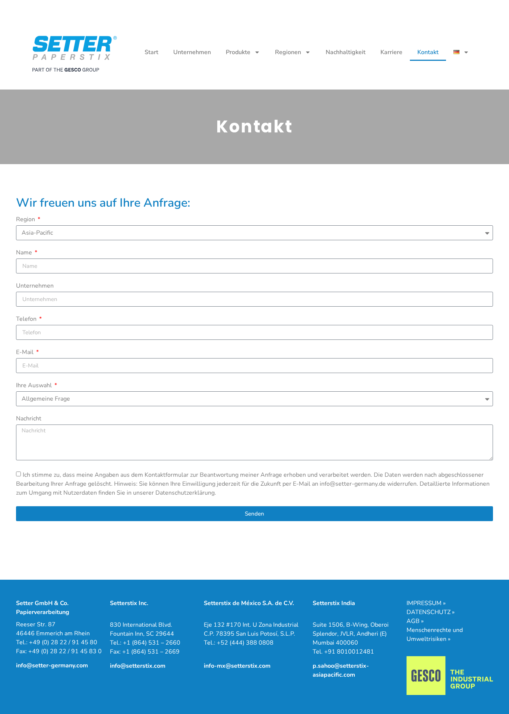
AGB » (415, 621)
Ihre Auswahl (34, 385)
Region (26, 219)
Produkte (238, 52)
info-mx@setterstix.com (237, 666)
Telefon (27, 319)
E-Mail (25, 352)
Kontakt (428, 52)
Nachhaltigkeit (346, 52)
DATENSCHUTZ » (431, 612)
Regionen (288, 52)
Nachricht (28, 419)
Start (151, 52)
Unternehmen (192, 52)
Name (25, 253)
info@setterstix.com (137, 666)
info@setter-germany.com (52, 665)
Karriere (391, 52)
